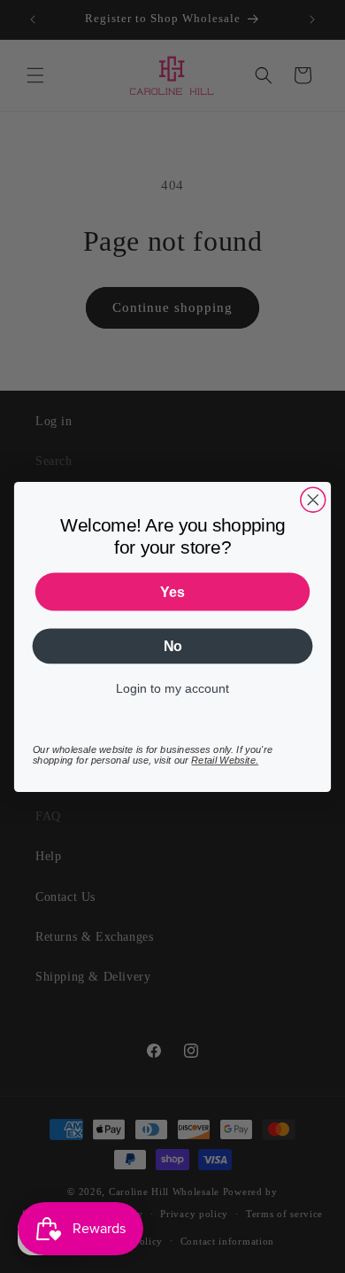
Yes (172, 592)
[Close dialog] (313, 499)
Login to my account (172, 688)
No (173, 646)
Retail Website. (224, 759)
